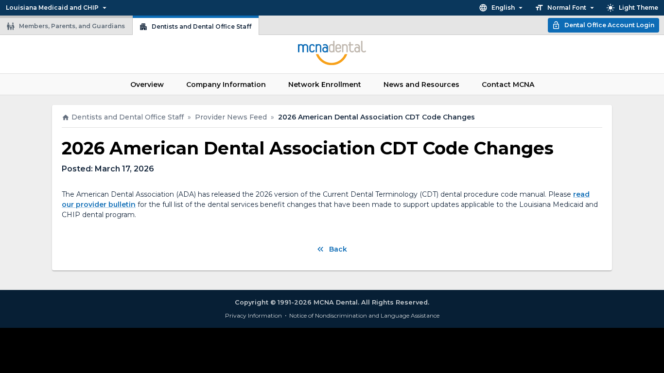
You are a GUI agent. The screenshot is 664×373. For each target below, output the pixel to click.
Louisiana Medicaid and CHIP (52, 7)
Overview (147, 84)
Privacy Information (253, 315)
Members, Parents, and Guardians (72, 26)
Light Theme (638, 7)
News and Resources (421, 84)
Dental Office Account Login (609, 25)
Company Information (226, 84)
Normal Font (566, 7)
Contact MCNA (508, 84)
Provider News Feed (231, 117)
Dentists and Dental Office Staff (201, 26)
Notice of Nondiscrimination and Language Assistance (364, 315)
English (503, 7)
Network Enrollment (324, 84)
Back (338, 249)
